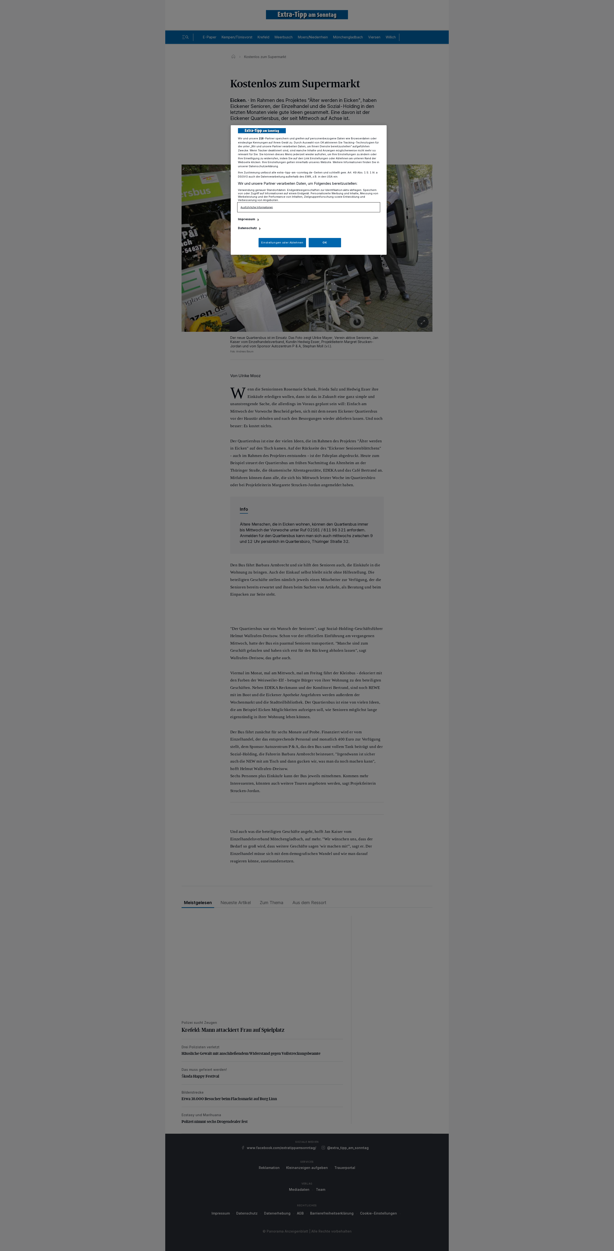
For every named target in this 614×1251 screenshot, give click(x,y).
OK (325, 242)
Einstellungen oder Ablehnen (282, 242)
